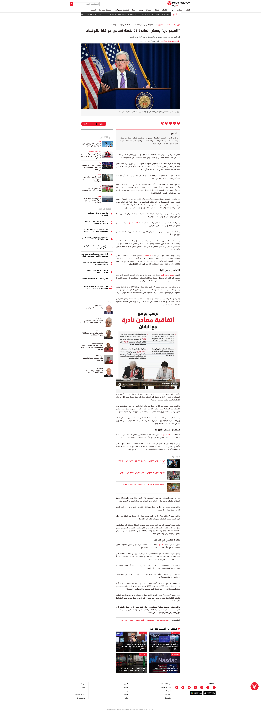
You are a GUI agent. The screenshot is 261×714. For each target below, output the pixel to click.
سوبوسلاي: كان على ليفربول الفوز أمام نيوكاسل (91, 189)
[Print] (162, 123)
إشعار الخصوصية (166, 687)
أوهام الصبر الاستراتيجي (94, 308)
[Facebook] (214, 687)
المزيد (93, 10)
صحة (133, 10)
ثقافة (157, 10)
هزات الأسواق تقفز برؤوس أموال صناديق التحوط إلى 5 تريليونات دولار (141, 462)
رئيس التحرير (167, 691)
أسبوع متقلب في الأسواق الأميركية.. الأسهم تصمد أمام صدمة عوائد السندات (166, 668)
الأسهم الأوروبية (167, 434)
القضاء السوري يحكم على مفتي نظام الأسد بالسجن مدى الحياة (92, 179)
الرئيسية (177, 24)
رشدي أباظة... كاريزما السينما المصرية (95, 278)
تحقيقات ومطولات (122, 10)
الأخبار (187, 10)
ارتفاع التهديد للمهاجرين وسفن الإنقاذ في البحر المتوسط (92, 200)
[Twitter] (207, 687)
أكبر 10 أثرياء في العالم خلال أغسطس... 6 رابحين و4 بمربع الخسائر (91, 156)
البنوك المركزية (133, 222)
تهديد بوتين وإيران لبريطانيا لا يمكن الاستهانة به (92, 334)
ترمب (131, 620)
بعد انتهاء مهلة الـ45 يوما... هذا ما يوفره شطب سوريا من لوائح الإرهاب (95, 230)
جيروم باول (124, 620)
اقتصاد (165, 10)
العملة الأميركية (147, 255)
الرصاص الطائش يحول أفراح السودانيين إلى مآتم (91, 144)
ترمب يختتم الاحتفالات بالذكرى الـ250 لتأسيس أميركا (106, 14)
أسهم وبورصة (160, 24)
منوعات (149, 10)
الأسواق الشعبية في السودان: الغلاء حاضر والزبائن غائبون (143, 484)
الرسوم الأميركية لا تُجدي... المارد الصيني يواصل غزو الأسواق (142, 472)
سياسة (179, 10)
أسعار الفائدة (150, 620)
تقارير (99, 141)
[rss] (176, 687)
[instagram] (201, 687)
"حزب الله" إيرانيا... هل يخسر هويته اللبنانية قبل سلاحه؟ (96, 222)
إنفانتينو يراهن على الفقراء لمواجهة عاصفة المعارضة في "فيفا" (91, 167)
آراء (172, 10)
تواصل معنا (167, 694)
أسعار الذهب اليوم (167, 275)
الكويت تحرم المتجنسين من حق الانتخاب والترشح (97, 271)
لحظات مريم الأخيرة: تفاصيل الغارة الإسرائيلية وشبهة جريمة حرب (96, 287)
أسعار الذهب (140, 620)
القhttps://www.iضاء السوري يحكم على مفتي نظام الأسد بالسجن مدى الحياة (94, 255)
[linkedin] (189, 687)
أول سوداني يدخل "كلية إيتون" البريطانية (97, 214)
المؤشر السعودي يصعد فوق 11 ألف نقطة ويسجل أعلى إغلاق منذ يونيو (165, 646)
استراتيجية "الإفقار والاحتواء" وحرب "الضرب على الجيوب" (93, 371)
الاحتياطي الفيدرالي (163, 620)
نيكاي (161, 544)
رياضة (141, 10)
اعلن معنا (168, 698)
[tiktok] (182, 687)
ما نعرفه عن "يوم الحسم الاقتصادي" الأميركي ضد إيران (140, 14)
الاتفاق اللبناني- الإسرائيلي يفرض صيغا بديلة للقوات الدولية (91, 321)
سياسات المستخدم (165, 683)
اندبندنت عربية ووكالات (170, 41)
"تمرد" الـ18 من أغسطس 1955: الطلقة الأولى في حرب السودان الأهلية (92, 347)
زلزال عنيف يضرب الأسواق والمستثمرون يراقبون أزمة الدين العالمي (133, 646)
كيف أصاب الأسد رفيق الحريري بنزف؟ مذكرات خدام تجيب (95, 263)
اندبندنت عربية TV (105, 10)
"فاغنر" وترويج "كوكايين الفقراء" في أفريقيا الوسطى (95, 238)
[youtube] (195, 687)
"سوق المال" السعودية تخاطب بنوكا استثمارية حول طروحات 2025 (132, 669)
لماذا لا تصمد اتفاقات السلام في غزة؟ (93, 359)
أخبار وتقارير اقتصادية (95, 151)
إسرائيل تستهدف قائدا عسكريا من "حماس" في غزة (96, 247)
